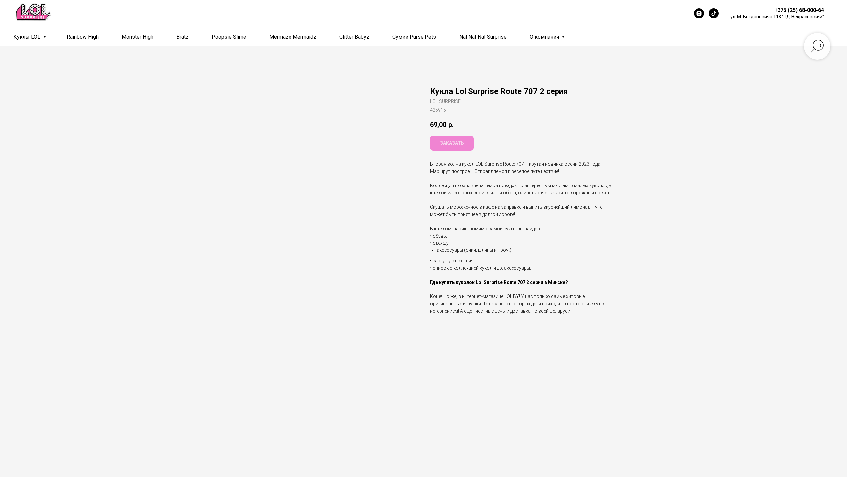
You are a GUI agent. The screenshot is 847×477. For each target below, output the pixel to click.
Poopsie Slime (229, 37)
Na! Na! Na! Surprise (483, 37)
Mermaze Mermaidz (292, 37)
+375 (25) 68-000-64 (799, 10)
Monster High (137, 37)
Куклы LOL (27, 37)
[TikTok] (714, 13)
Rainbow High (83, 37)
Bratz (182, 37)
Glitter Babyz (354, 37)
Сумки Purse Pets (414, 37)
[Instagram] (699, 13)
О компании (545, 37)
